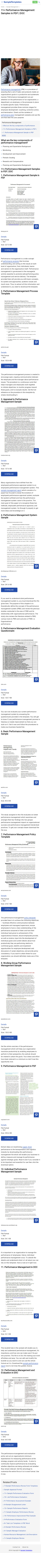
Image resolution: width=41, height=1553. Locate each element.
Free (35, 2)
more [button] (4, 135)
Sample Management (12, 7)
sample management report (11, 490)
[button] (39, 2)
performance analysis (11, 261)
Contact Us (16, 1547)
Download (9, 250)
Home (2, 7)
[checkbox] (2, 2)
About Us (25, 1547)
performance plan (7, 115)
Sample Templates (26, 1550)
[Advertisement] (20, 36)
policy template (30, 918)
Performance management (11, 89)
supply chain (27, 1147)
